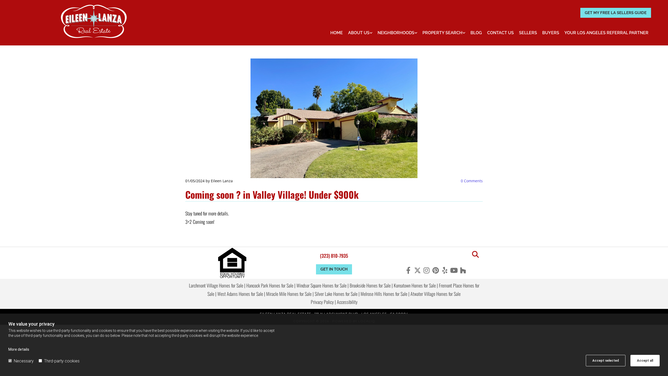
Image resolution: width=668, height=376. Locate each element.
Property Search (442, 32)
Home (336, 32)
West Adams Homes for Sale (240, 293)
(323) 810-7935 (334, 255)
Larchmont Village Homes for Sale (216, 285)
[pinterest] (436, 270)
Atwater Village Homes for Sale (435, 293)
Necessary (24, 361)
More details (18, 349)
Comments (472, 180)
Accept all (645, 360)
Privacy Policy (322, 301)
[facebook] (408, 270)
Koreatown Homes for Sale (415, 285)
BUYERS (550, 32)
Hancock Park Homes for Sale (269, 285)
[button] (615, 13)
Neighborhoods (396, 32)
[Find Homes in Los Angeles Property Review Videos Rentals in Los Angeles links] (464, 33)
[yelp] (445, 270)
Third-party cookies (62, 361)
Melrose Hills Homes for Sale (384, 293)
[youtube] (454, 270)
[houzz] (463, 270)
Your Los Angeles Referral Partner (606, 32)
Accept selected (605, 360)
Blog (476, 32)
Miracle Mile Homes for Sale (289, 293)
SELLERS (528, 32)
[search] (475, 254)
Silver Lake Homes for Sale (336, 293)
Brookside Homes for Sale (370, 285)
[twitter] (417, 270)
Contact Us (500, 32)
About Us (358, 32)
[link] (360, 33)
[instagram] (426, 270)
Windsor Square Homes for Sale (321, 285)
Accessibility (347, 301)
